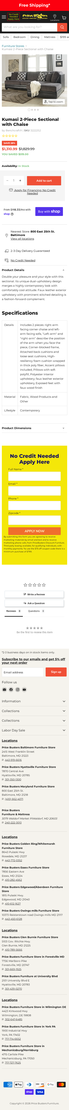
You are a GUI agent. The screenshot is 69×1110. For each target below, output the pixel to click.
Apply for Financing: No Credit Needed (35, 191)
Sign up (56, 672)
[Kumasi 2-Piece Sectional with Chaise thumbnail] (29, 110)
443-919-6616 (13, 760)
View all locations (22, 238)
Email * (12, 483)
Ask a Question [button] (36, 603)
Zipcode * (14, 513)
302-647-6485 (13, 1019)
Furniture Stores (13, 46)
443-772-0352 (13, 860)
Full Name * (15, 469)
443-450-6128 (13, 919)
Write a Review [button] (36, 594)
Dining (35, 37)
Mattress (49, 37)
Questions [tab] (34, 611)
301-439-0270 (13, 988)
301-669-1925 (13, 969)
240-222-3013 (13, 822)
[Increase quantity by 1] (20, 180)
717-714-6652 (13, 1039)
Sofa (6, 37)
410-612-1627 (13, 903)
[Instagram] (17, 689)
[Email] (4, 689)
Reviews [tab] (11, 611)
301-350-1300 (13, 779)
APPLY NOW (35, 531)
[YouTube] (24, 689)
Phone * (13, 498)
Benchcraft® (14, 130)
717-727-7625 (13, 1062)
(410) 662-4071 (14, 799)
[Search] (62, 27)
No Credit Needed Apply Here (13, 16)
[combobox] (29, 27)
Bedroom (19, 37)
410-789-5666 (13, 949)
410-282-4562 (13, 880)
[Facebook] (11, 689)
